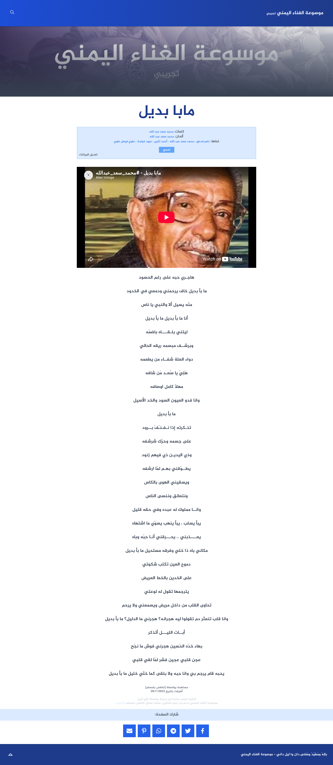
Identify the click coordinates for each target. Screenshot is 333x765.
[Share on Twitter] (188, 731)
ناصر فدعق (203, 141)
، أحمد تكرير (161, 141)
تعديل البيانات (88, 155)
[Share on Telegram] (173, 731)
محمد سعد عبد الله (161, 132)
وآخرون (121, 703)
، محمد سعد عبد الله (182, 141)
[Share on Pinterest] (144, 731)
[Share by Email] (129, 731)
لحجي (166, 149)
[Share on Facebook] (202, 731)
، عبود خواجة (145, 141)
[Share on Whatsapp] (158, 731)
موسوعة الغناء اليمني (294, 13)
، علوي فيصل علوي (125, 141)
